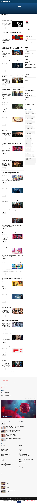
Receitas (26, 93)
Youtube (33, 156)
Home (2, 14)
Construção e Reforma (29, 34)
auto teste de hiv (28, 115)
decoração (31, 118)
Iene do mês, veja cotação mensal (30, 62)
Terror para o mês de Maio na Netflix (8, 333)
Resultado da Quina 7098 (9, 486)
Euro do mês (27, 51)
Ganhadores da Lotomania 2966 (6, 395)
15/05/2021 (4, 104)
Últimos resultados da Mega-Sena (30, 161)
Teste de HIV (3, 498)
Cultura (8, 14)
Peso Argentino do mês (23, 454)
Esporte (26, 49)
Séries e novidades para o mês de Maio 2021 (10, 320)
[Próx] (13, 371)
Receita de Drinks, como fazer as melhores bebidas (30, 91)
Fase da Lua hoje (3, 473)
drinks (27, 123)
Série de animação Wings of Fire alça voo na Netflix (11, 115)
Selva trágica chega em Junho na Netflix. (9, 102)
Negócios (27, 74)
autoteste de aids (32, 113)
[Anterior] (11, 371)
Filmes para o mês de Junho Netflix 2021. (9, 232)
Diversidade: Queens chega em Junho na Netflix (10, 217)
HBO (31, 128)
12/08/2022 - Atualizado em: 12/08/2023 (11, 431)
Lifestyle (27, 69)
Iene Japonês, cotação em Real (30, 65)
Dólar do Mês (3, 455)
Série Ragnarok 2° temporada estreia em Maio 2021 (11, 292)
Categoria (5, 14)
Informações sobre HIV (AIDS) (30, 67)
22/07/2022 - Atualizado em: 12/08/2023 (11, 439)
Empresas (30, 123)
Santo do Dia (27, 97)
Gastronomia (28, 128)
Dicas (26, 40)
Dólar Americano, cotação (30, 42)
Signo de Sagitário (28, 146)
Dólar (26, 498)
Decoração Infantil (28, 120)
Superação (27, 153)
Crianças (27, 118)
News (26, 76)
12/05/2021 (4, 348)
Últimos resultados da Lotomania (29, 159)
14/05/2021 (4, 175)
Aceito (19, 501)
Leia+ (4, 42)
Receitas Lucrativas (4, 478)
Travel (20, 466)
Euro (29, 498)
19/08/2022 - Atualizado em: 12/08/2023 (11, 427)
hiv (33, 128)
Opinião (26, 80)
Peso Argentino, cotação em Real (30, 85)
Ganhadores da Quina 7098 (5, 392)
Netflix (27, 133)
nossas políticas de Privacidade (30, 500)
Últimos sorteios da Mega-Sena (6, 474)
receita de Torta (28, 141)
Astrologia (27, 29)
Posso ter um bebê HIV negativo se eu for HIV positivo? (14, 438)
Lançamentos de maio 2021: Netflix (8, 346)
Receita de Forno (28, 136)
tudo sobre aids (28, 156)
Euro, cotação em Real (29, 53)
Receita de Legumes (29, 138)
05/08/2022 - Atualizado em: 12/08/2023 (11, 435)
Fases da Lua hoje (15, 498)
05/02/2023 (4, 35)
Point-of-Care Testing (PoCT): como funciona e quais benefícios (15, 426)
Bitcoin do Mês (28, 31)
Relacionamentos (28, 95)
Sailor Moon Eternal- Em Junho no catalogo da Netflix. (11, 262)
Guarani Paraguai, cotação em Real (30, 59)
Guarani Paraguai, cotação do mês (30, 56)
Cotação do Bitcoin (28, 36)
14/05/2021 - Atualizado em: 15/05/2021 (7, 208)
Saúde (26, 99)
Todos (26, 398)
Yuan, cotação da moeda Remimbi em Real (29, 105)
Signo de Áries (28, 151)
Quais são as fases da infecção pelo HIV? (7, 418)
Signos (32, 151)
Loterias (20, 446)
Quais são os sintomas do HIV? (10, 434)
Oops (26, 78)
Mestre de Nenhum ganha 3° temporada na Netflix (11, 89)
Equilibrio (27, 47)
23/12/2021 (4, 63)
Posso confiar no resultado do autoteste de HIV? (13, 430)
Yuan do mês (21, 467)
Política (26, 88)
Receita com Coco (31, 133)
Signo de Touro (28, 148)
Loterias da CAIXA (8, 498)
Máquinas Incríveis (28, 72)
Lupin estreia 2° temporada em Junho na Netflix (10, 186)
